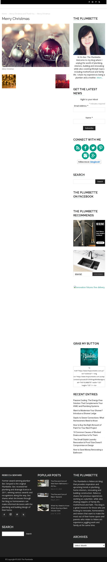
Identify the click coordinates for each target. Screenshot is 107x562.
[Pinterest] (96, 2)
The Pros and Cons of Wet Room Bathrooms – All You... (60, 483)
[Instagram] (92, 2)
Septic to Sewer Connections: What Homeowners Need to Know (88, 419)
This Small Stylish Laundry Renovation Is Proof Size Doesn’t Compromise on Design (87, 442)
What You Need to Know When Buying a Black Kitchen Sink (60, 508)
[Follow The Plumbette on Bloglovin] (89, 163)
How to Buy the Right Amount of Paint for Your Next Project (87, 426)
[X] (99, 2)
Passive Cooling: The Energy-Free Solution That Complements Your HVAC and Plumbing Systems (88, 403)
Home (4, 14)
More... (100, 77)
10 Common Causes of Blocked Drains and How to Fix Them (87, 433)
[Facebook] (89, 2)
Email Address (81, 105)
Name (89, 117)
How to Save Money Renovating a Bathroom (88, 451)
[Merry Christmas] (35, 66)
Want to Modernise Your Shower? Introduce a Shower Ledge (88, 412)
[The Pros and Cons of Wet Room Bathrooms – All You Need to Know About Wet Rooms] (43, 483)
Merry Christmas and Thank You (22, 14)
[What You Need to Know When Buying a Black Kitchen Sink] (43, 507)
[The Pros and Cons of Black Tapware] (43, 495)
